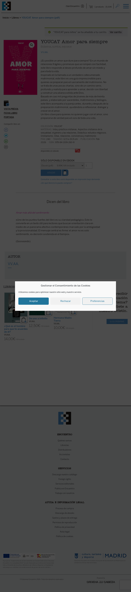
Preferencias (97, 301)
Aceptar (33, 301)
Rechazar (65, 301)
